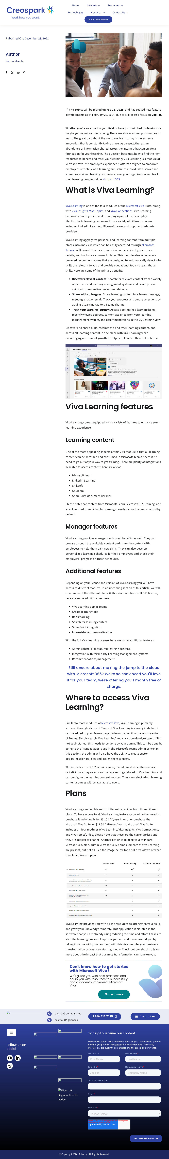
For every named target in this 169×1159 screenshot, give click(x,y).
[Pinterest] (24, 72)
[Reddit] (18, 72)
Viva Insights (80, 211)
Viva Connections (122, 211)
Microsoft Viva (135, 206)
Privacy (83, 1154)
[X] (12, 72)
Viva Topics (96, 211)
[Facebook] (6, 72)
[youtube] (10, 1058)
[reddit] (10, 1066)
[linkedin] (18, 1058)
